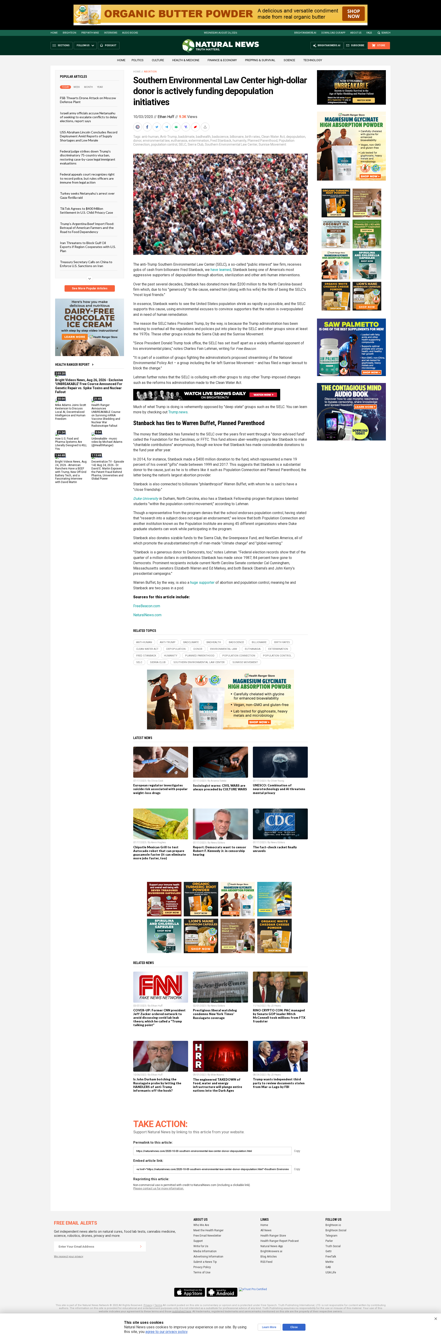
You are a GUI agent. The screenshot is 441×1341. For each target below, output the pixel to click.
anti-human (150, 136)
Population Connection (238, 655)
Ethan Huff (166, 117)
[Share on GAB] (176, 127)
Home (54, 33)
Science (289, 60)
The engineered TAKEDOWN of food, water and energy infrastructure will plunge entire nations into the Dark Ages (217, 1085)
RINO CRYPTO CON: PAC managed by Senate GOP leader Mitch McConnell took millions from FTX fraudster (279, 1015)
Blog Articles (268, 1256)
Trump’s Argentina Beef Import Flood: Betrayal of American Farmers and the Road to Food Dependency (87, 227)
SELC (182, 144)
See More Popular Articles (89, 288)
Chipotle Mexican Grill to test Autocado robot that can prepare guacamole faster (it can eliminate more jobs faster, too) (159, 852)
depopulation (295, 136)
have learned (221, 270)
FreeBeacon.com (146, 606)
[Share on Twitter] (157, 127)
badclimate (186, 136)
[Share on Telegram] (167, 127)
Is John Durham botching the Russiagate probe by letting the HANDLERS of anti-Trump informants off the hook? (157, 1084)
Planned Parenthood (262, 140)
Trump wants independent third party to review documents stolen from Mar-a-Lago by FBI (279, 1082)
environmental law (156, 140)
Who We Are (201, 1225)
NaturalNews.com (147, 615)
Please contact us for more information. (158, 1188)
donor (137, 140)
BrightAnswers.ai (305, 33)
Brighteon (69, 33)
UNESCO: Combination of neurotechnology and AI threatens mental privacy (279, 788)
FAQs (369, 33)
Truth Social (333, 1246)
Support (198, 1241)
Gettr (328, 1251)
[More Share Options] (205, 127)
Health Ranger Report (72, 364)
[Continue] (141, 1246)
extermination (199, 140)
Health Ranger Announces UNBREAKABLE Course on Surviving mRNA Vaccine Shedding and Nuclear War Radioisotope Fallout (105, 415)
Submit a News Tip (205, 1261)
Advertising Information (208, 1256)
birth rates (252, 136)
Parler (329, 1241)
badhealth (203, 136)
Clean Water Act (273, 136)
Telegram (331, 1235)
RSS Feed (266, 1261)
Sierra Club (196, 144)
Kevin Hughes (158, 842)
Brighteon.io (333, 1225)
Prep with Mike (90, 33)
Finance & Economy (222, 60)
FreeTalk (330, 1256)
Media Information (205, 1251)
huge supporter (202, 582)
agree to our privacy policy (166, 1331)
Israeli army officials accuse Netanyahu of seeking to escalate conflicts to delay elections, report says (88, 117)
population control (164, 144)
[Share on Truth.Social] (186, 127)
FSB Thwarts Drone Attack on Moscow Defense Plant (88, 100)
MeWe (329, 1261)
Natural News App (271, 1246)
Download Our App (333, 33)
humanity (239, 140)
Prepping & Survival (260, 60)
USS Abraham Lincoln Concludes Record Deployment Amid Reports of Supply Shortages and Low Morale (88, 136)
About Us (355, 33)
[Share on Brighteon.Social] (138, 127)
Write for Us (200, 1246)
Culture (158, 60)
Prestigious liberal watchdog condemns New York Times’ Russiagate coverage (215, 1013)
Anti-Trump (168, 136)
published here (181, 1311)
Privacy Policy (202, 1267)
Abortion (150, 71)
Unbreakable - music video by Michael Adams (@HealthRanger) (106, 442)
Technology (312, 60)
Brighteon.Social (335, 1230)
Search (386, 33)
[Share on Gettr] (196, 127)
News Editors (218, 842)
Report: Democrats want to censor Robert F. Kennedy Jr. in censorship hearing (219, 850)
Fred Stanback (220, 140)
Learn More (269, 1327)
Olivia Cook (157, 781)
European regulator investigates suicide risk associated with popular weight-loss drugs (160, 788)
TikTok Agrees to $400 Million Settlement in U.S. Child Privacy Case (86, 210)
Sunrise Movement (272, 144)
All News (265, 1230)
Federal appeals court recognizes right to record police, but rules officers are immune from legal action (87, 178)
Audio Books (130, 33)
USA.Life (330, 1272)
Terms (158, 1305)
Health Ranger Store (273, 1235)
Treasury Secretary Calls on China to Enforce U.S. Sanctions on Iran (86, 264)
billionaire (237, 136)
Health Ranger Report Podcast (279, 1241)
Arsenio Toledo (218, 781)
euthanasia (179, 140)
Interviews (110, 33)
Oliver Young (277, 781)
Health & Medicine (185, 60)
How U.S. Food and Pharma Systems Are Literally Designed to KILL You (71, 443)
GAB (328, 1267)
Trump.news (178, 412)
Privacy (148, 1305)
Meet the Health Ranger (208, 1230)
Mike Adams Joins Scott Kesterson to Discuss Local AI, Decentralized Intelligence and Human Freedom (70, 411)
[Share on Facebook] (148, 127)
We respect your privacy (68, 1256)
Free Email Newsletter (207, 1235)
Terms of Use (201, 1272)
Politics (138, 60)
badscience (220, 136)
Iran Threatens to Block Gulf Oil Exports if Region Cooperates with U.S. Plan (88, 247)
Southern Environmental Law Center (231, 144)
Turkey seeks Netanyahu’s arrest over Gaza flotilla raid (87, 195)
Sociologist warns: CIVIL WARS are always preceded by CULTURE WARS (220, 787)
